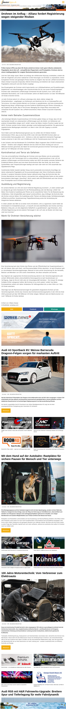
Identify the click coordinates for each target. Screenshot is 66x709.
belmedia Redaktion (15, 64)
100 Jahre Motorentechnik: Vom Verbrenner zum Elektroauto (31, 575)
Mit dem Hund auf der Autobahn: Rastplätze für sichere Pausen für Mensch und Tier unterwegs (31, 457)
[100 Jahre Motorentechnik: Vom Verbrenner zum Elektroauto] (33, 600)
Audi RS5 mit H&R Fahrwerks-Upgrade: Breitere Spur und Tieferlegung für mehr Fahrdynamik (31, 693)
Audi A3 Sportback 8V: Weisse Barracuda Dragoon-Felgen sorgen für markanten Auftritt (30, 352)
